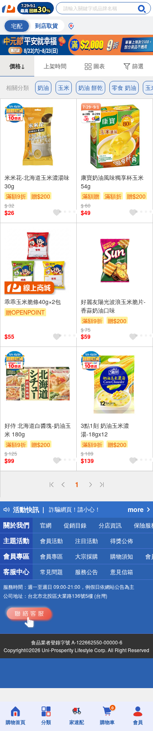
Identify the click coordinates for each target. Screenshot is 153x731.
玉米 (63, 87)
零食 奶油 (124, 87)
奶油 (43, 87)
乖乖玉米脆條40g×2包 (32, 301)
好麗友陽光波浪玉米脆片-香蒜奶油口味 (113, 305)
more (136, 509)
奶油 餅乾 (90, 87)
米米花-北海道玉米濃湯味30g (36, 181)
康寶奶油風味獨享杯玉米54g (112, 181)
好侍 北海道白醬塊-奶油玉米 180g (37, 429)
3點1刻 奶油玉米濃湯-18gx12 (105, 429)
